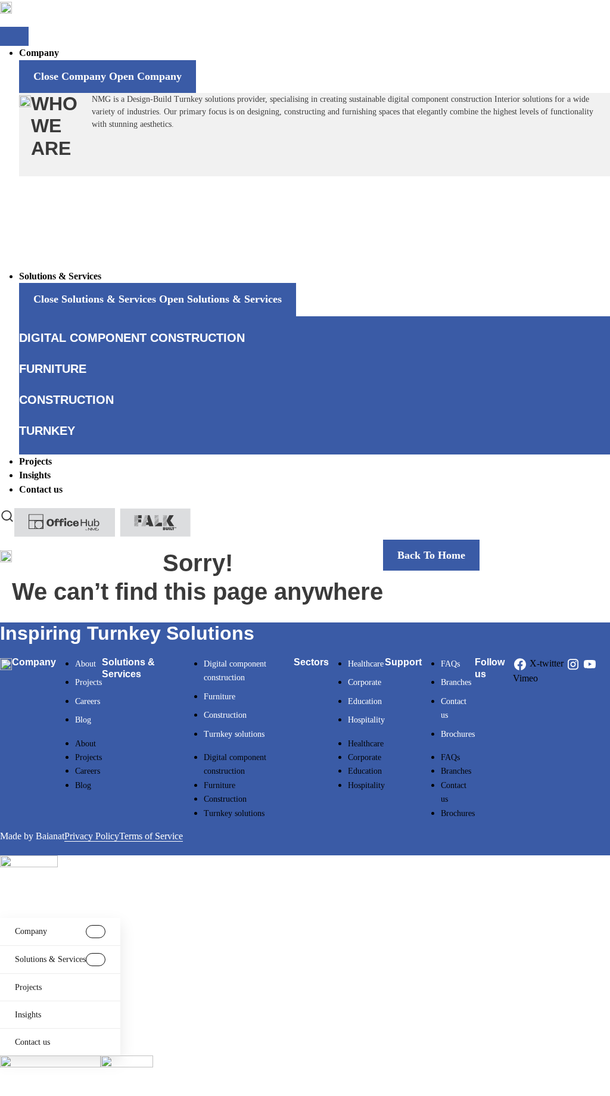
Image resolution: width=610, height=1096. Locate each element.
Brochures (458, 734)
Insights (28, 1014)
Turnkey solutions (234, 734)
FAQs (450, 663)
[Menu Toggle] (14, 36)
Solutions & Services (50, 959)
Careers (87, 701)
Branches (456, 682)
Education (365, 701)
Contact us (32, 1042)
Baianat (50, 836)
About (85, 663)
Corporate (364, 682)
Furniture (219, 696)
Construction (225, 715)
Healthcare (366, 663)
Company (31, 931)
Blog (83, 719)
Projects (88, 682)
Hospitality (366, 719)
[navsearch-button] (7, 515)
